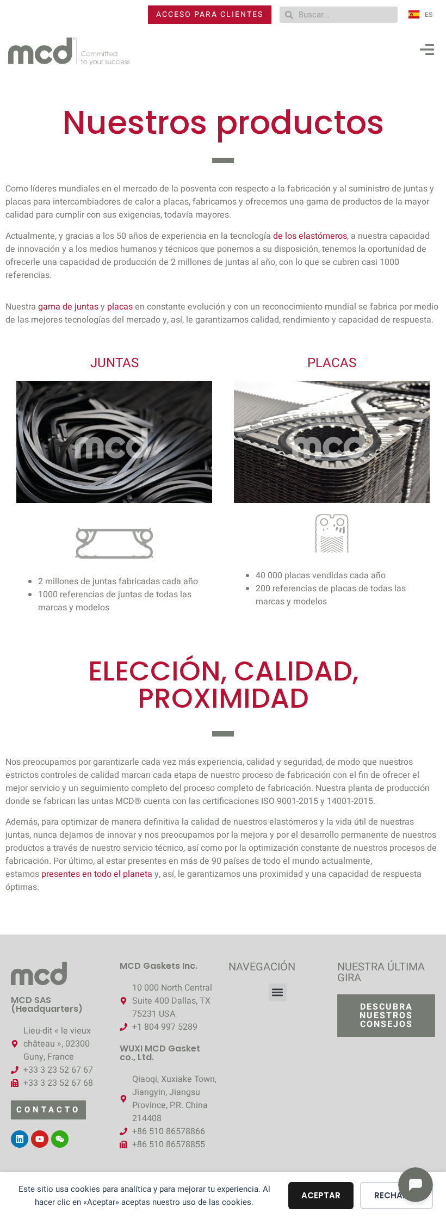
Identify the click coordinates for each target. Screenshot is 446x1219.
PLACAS (331, 363)
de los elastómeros (310, 236)
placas (120, 306)
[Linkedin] (19, 1139)
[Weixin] (60, 1139)
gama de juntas (68, 306)
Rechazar (396, 1195)
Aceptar (320, 1195)
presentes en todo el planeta (96, 874)
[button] (427, 51)
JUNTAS (114, 363)
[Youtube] (39, 1139)
